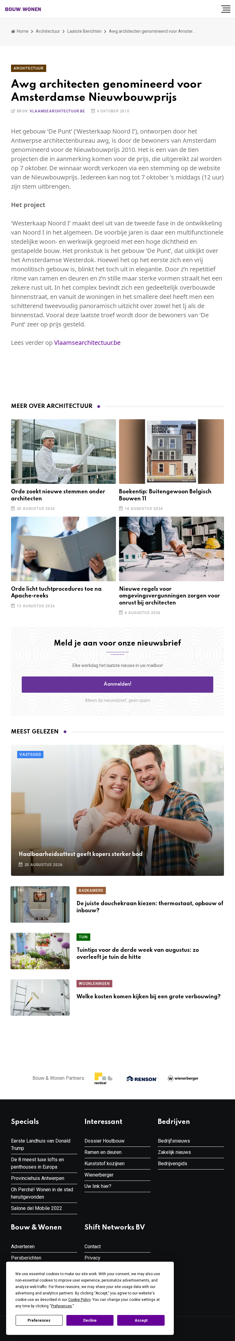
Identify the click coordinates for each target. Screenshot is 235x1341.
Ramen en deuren (102, 1152)
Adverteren (23, 1246)
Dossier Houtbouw (104, 1141)
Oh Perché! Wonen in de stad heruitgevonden (42, 1193)
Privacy (92, 1258)
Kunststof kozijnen (104, 1163)
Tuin (83, 937)
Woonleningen (94, 983)
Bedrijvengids (172, 1163)
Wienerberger (99, 1175)
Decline (90, 1320)
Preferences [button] (61, 1306)
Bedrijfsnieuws (174, 1141)
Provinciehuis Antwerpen (37, 1178)
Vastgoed (30, 754)
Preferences (39, 1320)
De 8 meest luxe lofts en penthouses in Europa (37, 1163)
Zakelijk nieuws (174, 1152)
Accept (141, 1320)
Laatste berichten (84, 31)
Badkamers (91, 890)
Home (22, 31)
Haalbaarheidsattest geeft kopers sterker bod (81, 854)
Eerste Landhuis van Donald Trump (40, 1144)
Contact (92, 1246)
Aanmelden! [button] (118, 684)
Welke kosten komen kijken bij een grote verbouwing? (148, 997)
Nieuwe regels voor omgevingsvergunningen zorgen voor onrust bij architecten (169, 596)
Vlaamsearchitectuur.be (57, 111)
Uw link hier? (97, 1186)
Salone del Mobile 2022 (36, 1208)
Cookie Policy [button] (79, 1300)
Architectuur (48, 31)
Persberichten (26, 1258)
